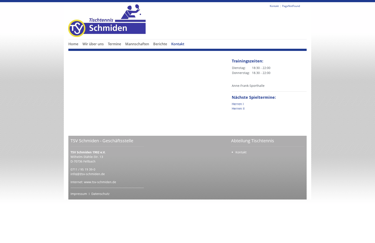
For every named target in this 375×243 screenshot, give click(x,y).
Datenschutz (100, 194)
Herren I (238, 104)
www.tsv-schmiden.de (100, 182)
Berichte (160, 44)
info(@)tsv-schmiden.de (88, 174)
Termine (114, 44)
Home (73, 44)
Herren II (238, 108)
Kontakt (177, 44)
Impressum (79, 194)
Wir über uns (93, 44)
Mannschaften (137, 44)
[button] (93, 49)
